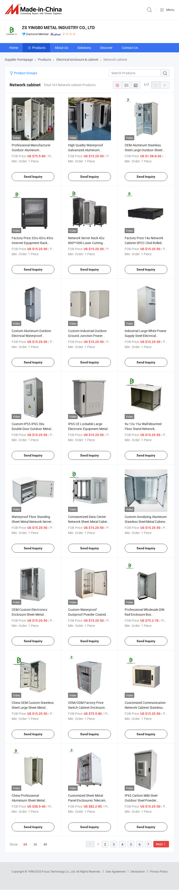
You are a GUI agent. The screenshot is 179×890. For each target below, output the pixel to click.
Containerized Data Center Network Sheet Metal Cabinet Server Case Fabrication (89, 521)
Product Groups (25, 73)
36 (35, 844)
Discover (106, 47)
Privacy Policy (159, 871)
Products (38, 47)
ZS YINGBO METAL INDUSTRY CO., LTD (58, 27)
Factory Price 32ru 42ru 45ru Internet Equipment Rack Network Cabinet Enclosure (32, 243)
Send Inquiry (33, 176)
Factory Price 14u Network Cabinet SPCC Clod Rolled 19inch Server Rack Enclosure (146, 243)
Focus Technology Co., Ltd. (59, 871)
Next (159, 844)
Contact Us (130, 47)
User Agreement (116, 871)
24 (25, 844)
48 (45, 844)
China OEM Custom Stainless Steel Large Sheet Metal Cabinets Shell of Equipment (33, 707)
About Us (61, 47)
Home (13, 47)
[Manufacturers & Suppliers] (34, 9)
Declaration (138, 871)
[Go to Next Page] (164, 84)
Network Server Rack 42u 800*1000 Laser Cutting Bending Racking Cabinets (87, 243)
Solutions (84, 47)
